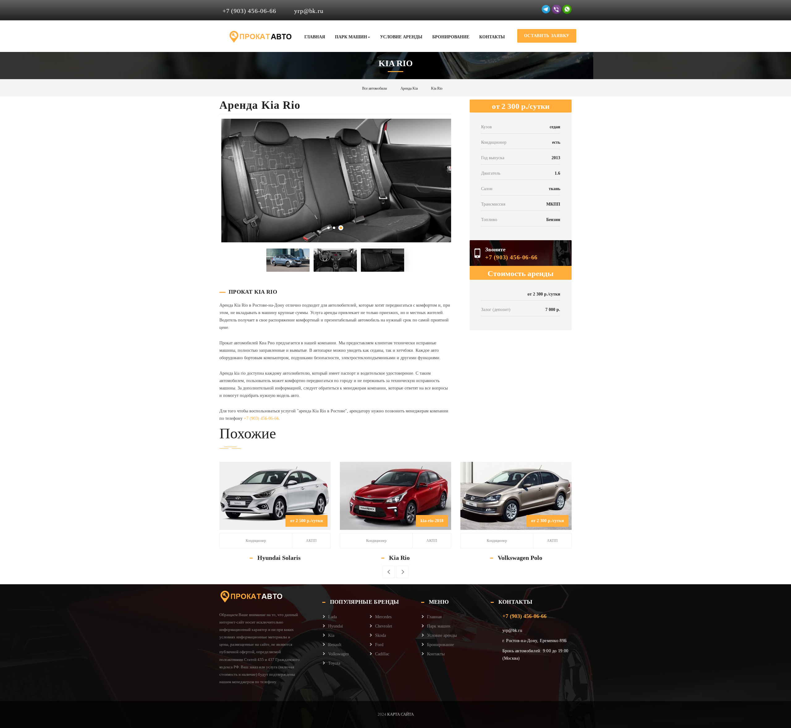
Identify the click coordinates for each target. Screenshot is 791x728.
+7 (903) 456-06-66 (249, 10)
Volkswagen (338, 654)
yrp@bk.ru (308, 10)
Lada (332, 617)
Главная (314, 37)
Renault (334, 644)
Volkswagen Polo (520, 557)
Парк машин (351, 37)
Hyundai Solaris (279, 557)
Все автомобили (374, 88)
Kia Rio (399, 557)
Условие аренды (401, 37)
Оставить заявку (547, 35)
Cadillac (382, 654)
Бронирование (450, 37)
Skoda (380, 635)
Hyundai (335, 626)
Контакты (492, 37)
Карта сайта (400, 714)
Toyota (334, 663)
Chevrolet (383, 626)
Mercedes (383, 617)
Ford (379, 644)
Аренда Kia (409, 88)
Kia (331, 635)
